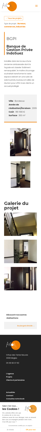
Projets (9, 377)
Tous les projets (15, 18)
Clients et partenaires (15, 380)
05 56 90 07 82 (12, 363)
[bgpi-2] (20, 263)
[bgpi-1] (20, 290)
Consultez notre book (15, 399)
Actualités (10, 392)
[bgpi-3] (20, 236)
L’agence (10, 374)
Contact (9, 395)
